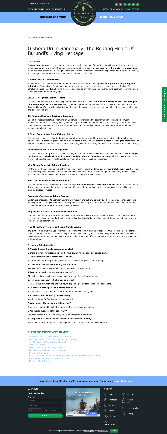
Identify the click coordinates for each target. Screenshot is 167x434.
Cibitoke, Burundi (37, 345)
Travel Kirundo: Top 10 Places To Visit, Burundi (50, 336)
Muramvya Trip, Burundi (40, 361)
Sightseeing (39, 9)
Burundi (37, 61)
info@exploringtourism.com (40, 3)
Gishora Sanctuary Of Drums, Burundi (46, 347)
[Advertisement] (83, 29)
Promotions (60, 9)
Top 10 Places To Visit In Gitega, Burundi (47, 342)
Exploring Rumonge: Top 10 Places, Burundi (49, 358)
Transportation (116, 9)
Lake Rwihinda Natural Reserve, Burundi (47, 350)
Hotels (105, 9)
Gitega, (30, 61)
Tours (30, 9)
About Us (130, 394)
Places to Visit (132, 408)
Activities (50, 9)
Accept (114, 431)
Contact (135, 9)
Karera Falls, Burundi (38, 353)
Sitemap (129, 413)
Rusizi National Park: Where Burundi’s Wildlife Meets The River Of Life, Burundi (65, 356)
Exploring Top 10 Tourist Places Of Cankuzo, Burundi (53, 339)
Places (127, 9)
